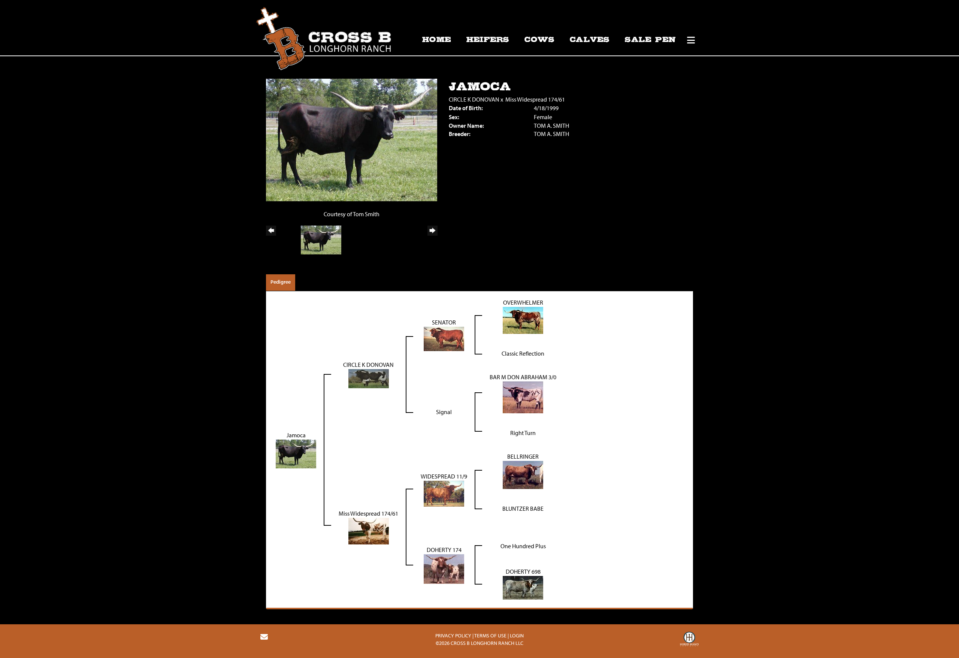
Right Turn (523, 433)
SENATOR (444, 322)
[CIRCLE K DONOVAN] (368, 378)
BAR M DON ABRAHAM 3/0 (523, 377)
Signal (444, 412)
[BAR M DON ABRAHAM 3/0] (523, 397)
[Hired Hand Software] (689, 640)
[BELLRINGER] (523, 474)
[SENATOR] (444, 338)
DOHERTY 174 (444, 549)
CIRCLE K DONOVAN (474, 99)
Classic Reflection (523, 353)
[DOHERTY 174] (444, 568)
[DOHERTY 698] (523, 587)
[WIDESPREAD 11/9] (444, 492)
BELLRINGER (523, 456)
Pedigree (280, 281)
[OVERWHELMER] (523, 319)
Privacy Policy (453, 635)
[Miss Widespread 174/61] (368, 530)
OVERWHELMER (523, 302)
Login (517, 635)
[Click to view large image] (351, 139)
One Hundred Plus (523, 546)
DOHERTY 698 (523, 571)
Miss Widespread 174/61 (535, 99)
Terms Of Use (490, 635)
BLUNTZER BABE (523, 508)
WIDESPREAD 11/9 (444, 476)
